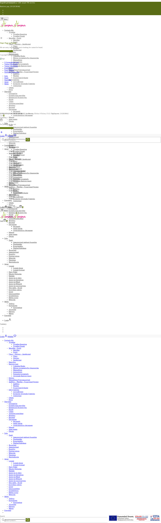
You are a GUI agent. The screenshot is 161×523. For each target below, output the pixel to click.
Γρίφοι (11, 217)
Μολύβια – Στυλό (15, 38)
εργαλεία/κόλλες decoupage (23, 115)
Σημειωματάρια (14, 294)
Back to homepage (6, 51)
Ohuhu (11, 398)
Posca (11, 205)
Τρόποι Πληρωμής (11, 64)
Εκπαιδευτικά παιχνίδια (17, 211)
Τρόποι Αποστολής (11, 66)
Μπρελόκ (12, 143)
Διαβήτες (16, 74)
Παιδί (6, 78)
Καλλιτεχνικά (13, 169)
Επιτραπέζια (13, 209)
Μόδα (6, 186)
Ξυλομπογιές (17, 177)
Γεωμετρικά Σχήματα (20, 78)
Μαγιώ (11, 198)
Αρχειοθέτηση (18, 82)
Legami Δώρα (18, 268)
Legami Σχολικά (19, 270)
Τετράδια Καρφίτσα (20, 34)
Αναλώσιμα (17, 86)
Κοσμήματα (13, 190)
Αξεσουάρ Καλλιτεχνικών (22, 66)
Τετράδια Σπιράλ (19, 36)
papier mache (17, 228)
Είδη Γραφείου (14, 80)
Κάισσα (11, 117)
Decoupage (13, 224)
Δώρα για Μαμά (14, 282)
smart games (13, 119)
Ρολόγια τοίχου (14, 256)
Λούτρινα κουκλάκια (16, 219)
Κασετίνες (12, 167)
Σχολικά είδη (8, 30)
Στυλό (11, 177)
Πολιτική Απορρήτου (11, 72)
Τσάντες (11, 304)
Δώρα (6, 149)
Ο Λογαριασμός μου (11, 62)
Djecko (11, 121)
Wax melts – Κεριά (15, 288)
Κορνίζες (12, 254)
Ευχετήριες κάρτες (15, 290)
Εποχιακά (7, 200)
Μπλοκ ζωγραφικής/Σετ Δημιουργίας (26, 58)
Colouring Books (19, 56)
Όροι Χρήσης (9, 70)
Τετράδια (12, 32)
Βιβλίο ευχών (13, 298)
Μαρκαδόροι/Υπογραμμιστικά (19, 70)
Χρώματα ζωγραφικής (21, 64)
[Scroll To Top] (1, 133)
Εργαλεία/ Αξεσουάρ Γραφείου (24, 84)
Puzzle (11, 215)
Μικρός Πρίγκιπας (15, 274)
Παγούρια (12, 260)
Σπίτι (6, 123)
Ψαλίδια (16, 76)
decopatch (16, 226)
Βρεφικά (12, 222)
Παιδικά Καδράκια (19, 133)
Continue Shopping (6, 128)
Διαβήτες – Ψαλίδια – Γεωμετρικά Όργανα (23, 72)
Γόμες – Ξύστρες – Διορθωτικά (20, 44)
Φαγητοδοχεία (14, 262)
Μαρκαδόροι (17, 60)
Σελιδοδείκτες (14, 296)
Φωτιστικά (12, 250)
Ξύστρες (16, 163)
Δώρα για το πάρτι (15, 278)
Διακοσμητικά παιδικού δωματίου (25, 127)
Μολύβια (16, 40)
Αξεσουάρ (12, 310)
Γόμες (15, 46)
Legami (11, 266)
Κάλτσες (12, 311)
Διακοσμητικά (14, 137)
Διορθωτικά (17, 50)
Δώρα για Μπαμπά (15, 284)
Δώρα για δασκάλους (16, 280)
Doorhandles (17, 129)
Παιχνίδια (7, 80)
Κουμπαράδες (18, 131)
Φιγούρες (12, 221)
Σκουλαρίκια (17, 308)
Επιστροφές (8, 68)
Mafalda (11, 276)
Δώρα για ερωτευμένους (17, 286)
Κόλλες (11, 183)
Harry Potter (13, 157)
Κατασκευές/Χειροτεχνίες (18, 213)
